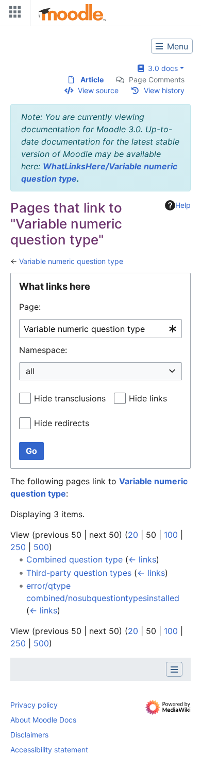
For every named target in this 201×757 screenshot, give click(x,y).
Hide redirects (61, 423)
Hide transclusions (70, 398)
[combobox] (100, 328)
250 (18, 547)
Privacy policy (34, 704)
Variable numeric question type (71, 261)
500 (41, 547)
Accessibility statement (49, 749)
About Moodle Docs (43, 719)
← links (142, 559)
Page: (30, 307)
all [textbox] (30, 371)
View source (98, 90)
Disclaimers (29, 734)
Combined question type (74, 559)
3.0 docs (161, 68)
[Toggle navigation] (13, 14)
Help (183, 205)
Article (92, 79)
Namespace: (43, 350)
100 (171, 535)
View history (164, 90)
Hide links (148, 398)
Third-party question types (78, 573)
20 (133, 535)
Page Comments (157, 79)
